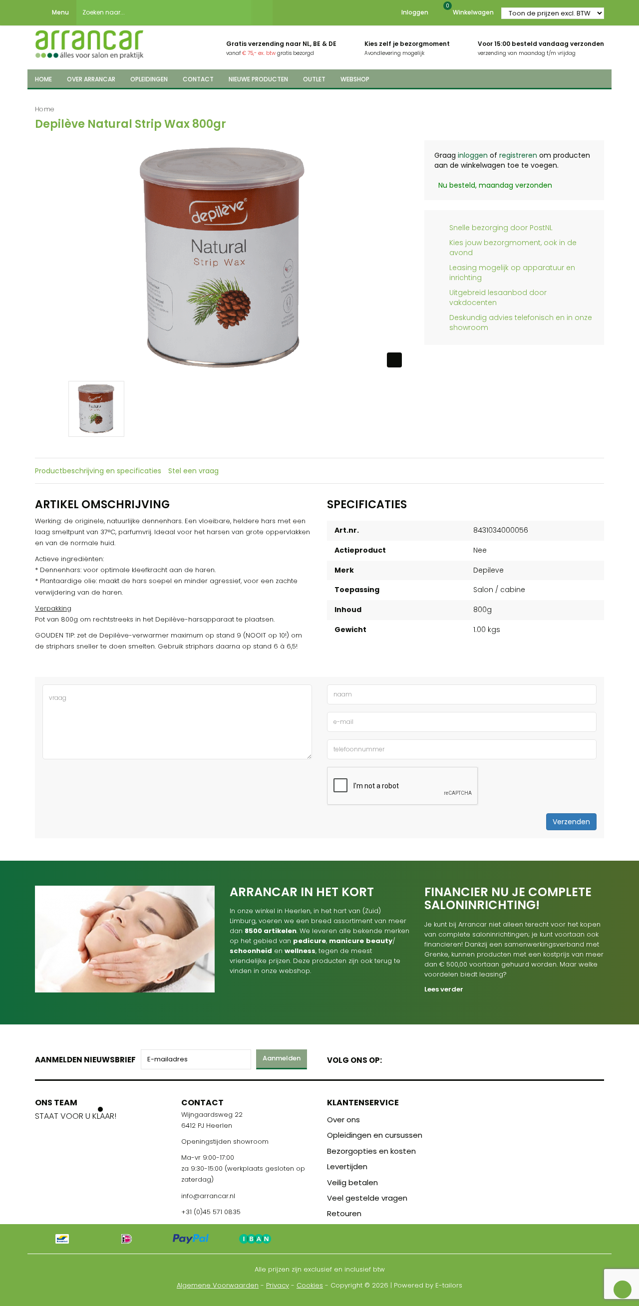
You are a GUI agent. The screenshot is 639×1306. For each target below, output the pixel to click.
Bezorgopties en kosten (371, 1151)
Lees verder (443, 989)
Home (44, 109)
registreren (518, 155)
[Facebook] (392, 1058)
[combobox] (163, 12)
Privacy (277, 1285)
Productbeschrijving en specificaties (98, 471)
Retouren (344, 1213)
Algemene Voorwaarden (218, 1285)
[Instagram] (427, 1058)
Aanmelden (282, 1058)
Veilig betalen (352, 1182)
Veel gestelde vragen (367, 1198)
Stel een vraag (193, 471)
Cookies (310, 1285)
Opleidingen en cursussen (374, 1135)
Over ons (343, 1119)
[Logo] (89, 41)
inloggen (473, 155)
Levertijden (347, 1166)
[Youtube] (410, 1058)
